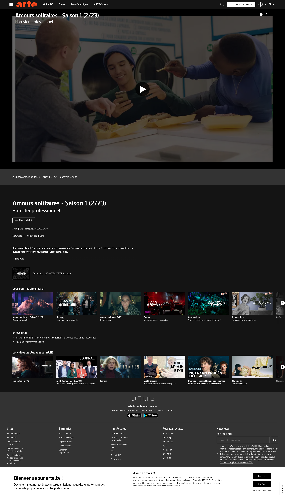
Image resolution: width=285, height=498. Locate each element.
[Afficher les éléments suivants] (282, 303)
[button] (222, 4)
